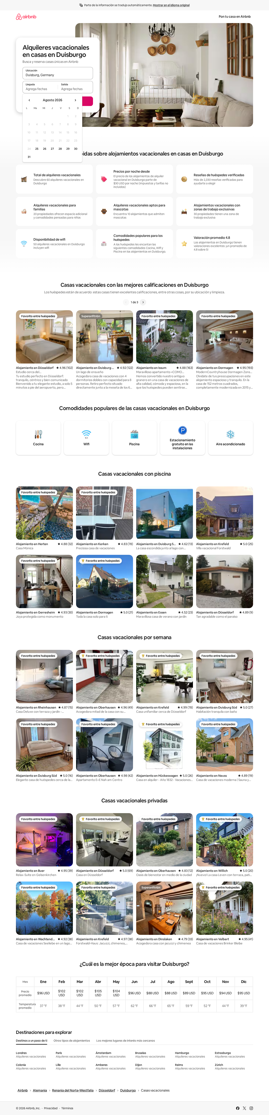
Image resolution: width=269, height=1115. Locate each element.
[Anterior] (126, 302)
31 (29, 157)
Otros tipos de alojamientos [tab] (72, 1040)
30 (75, 149)
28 (60, 149)
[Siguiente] (143, 302)
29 (67, 149)
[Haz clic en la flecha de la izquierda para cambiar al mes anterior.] (29, 100)
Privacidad (51, 1108)
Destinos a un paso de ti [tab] (31, 1040)
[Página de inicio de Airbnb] (26, 16)
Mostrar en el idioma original (171, 5)
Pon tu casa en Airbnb (235, 17)
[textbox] (40, 89)
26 (44, 149)
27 (52, 149)
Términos (67, 1108)
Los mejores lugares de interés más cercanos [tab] (125, 1040)
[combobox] (58, 75)
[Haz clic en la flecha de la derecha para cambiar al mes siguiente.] (75, 100)
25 (36, 149)
